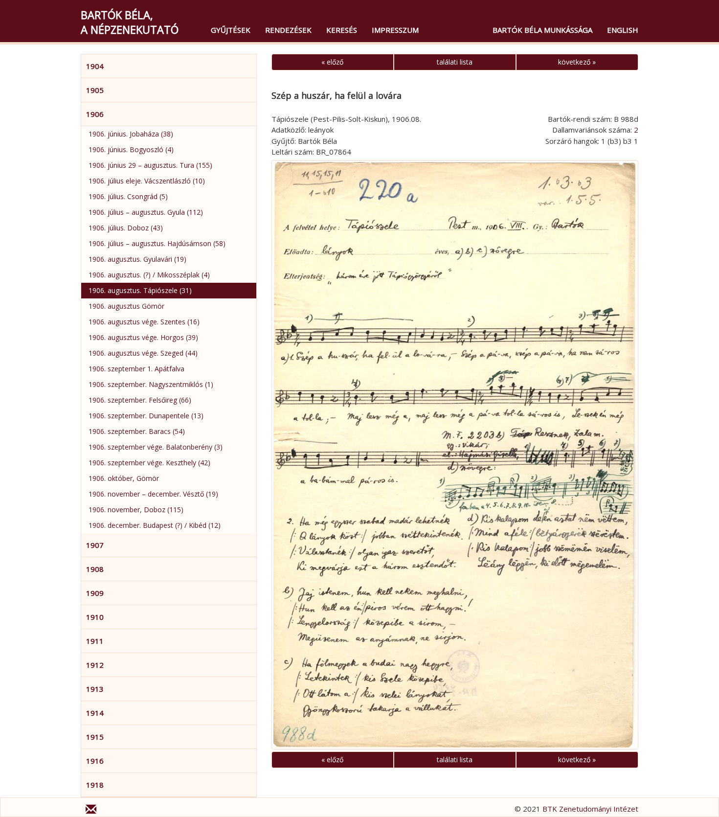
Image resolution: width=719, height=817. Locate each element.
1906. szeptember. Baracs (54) (137, 431)
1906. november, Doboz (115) (136, 509)
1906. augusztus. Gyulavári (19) (137, 259)
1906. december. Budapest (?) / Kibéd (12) (155, 525)
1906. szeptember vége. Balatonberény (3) (156, 447)
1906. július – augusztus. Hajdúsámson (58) (157, 243)
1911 (95, 641)
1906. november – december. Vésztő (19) (153, 494)
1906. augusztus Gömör (126, 306)
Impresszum (395, 30)
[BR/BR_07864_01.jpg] (454, 454)
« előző (332, 62)
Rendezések (288, 30)
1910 (95, 617)
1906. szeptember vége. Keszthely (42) (149, 462)
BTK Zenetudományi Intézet (590, 809)
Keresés (341, 30)
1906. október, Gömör (124, 478)
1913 (95, 689)
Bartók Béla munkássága (542, 30)
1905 (95, 90)
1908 (95, 569)
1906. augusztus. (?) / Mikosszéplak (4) (149, 274)
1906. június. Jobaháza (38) (131, 133)
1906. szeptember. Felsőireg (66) (140, 400)
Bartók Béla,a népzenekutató (130, 22)
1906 (95, 114)
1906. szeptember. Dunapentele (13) (146, 415)
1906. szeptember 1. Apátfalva (136, 368)
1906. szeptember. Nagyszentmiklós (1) (151, 384)
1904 (95, 66)
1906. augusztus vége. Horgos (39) (143, 337)
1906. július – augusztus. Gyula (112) (146, 212)
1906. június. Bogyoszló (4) (131, 149)
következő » (577, 62)
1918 (95, 785)
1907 (95, 545)
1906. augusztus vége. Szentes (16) (144, 321)
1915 (95, 737)
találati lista (454, 62)
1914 (95, 713)
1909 (95, 593)
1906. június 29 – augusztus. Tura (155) (150, 165)
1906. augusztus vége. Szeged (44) (143, 353)
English (622, 30)
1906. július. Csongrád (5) (128, 196)
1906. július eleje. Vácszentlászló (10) (147, 180)
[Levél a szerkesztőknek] (91, 811)
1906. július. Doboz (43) (126, 227)
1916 (95, 761)
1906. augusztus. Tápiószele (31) (140, 290)
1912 (95, 665)
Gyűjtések (230, 30)
